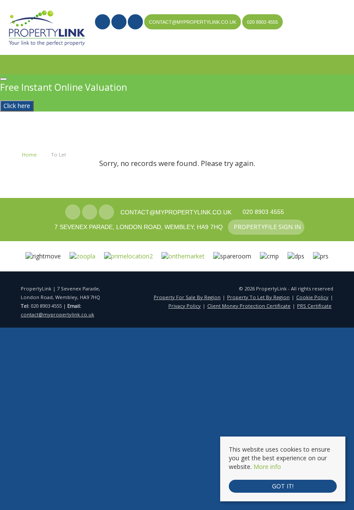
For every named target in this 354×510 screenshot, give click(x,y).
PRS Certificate (314, 306)
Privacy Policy (184, 306)
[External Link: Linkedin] (136, 22)
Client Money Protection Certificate (249, 306)
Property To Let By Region (258, 297)
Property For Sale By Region (187, 297)
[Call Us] (246, 22)
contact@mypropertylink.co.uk (57, 314)
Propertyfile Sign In (134, 37)
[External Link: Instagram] (119, 22)
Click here (16, 106)
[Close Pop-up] (3, 79)
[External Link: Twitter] (103, 22)
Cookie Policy (312, 297)
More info (267, 466)
